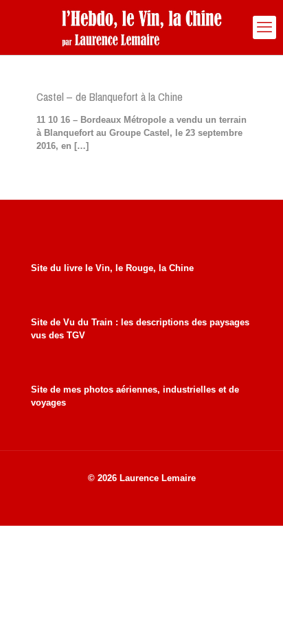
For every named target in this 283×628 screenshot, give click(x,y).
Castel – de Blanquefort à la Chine (109, 96)
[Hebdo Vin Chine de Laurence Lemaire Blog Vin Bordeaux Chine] (141, 27)
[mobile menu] (264, 27)
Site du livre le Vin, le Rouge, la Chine (112, 268)
